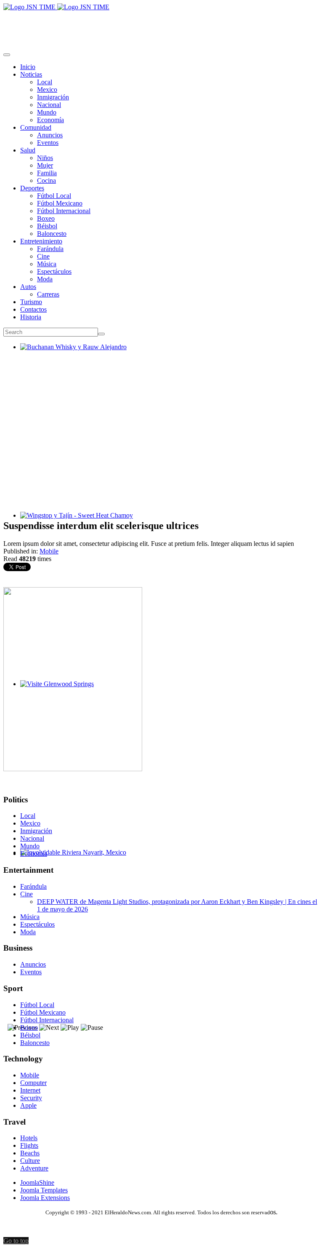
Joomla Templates (44, 1190)
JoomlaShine (37, 1182)
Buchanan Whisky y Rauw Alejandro (70, 354)
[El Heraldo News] (56, 7)
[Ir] (101, 334)
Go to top (16, 1240)
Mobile (49, 551)
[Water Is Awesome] (72, 768)
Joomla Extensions (45, 1197)
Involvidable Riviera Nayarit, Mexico (69, 859)
